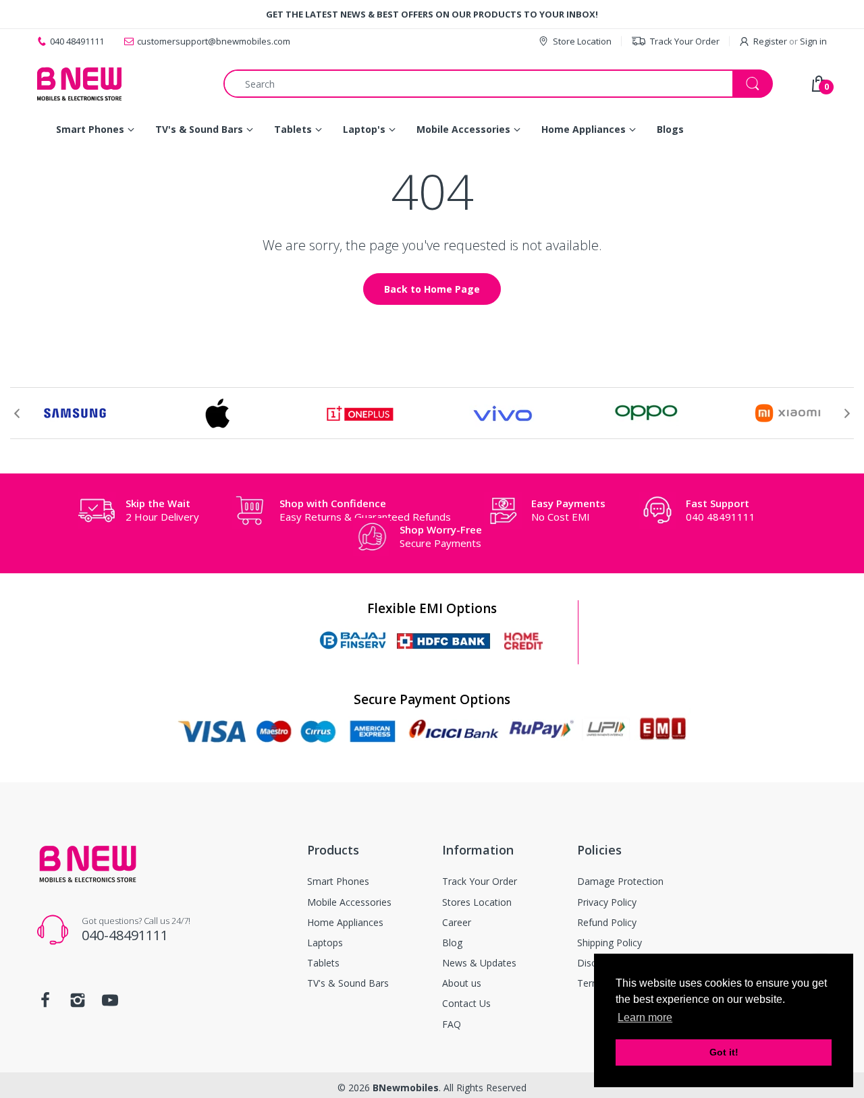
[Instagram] (78, 1004)
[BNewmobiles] (79, 83)
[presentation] (17, 413)
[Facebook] (45, 1004)
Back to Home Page (432, 289)
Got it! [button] (723, 1052)
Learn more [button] (645, 1017)
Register (770, 41)
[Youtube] (110, 1004)
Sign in (813, 41)
